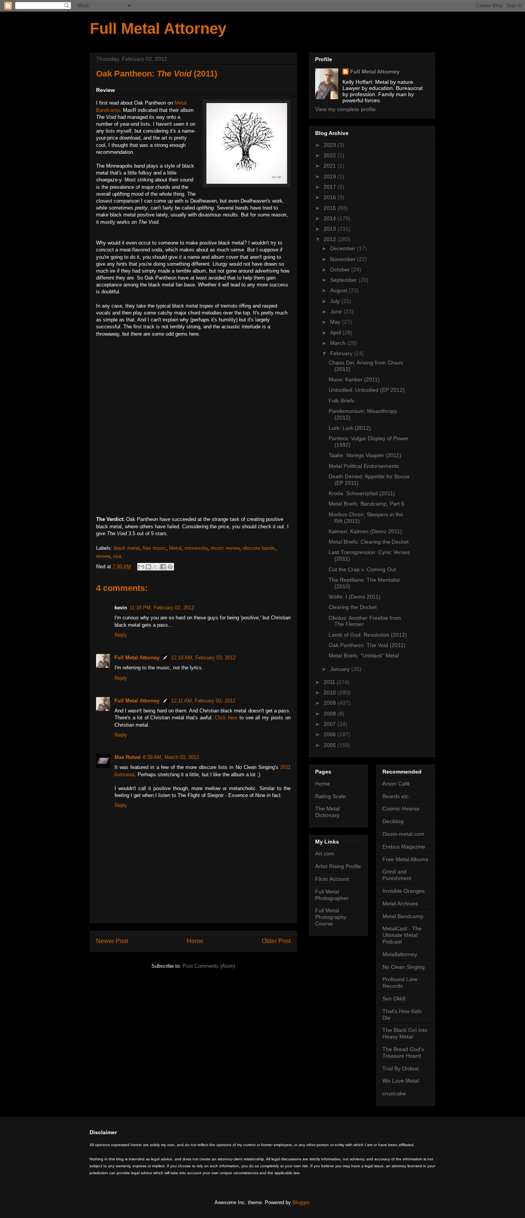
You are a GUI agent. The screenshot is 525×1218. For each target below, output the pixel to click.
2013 (330, 229)
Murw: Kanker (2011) (354, 379)
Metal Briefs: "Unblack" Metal (364, 655)
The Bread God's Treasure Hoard (403, 1052)
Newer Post (112, 941)
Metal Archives (400, 903)
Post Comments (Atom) (209, 966)
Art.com (324, 853)
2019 (330, 176)
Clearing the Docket (353, 607)
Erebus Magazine (403, 847)
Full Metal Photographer (332, 895)
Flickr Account (332, 879)
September (344, 280)
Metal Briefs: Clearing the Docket (369, 542)
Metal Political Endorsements (364, 466)
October (340, 269)
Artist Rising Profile (338, 866)
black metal (127, 548)
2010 (330, 692)
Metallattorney (399, 954)
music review (225, 548)
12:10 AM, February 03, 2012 (203, 658)
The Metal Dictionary (327, 811)
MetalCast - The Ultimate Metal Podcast (402, 935)
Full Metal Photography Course (330, 917)
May (336, 322)
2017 (330, 187)
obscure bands (259, 548)
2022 (330, 155)
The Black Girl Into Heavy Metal (404, 1033)
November (343, 259)
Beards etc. (396, 796)
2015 (330, 208)
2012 (330, 239)
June (337, 311)
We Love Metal (400, 1081)
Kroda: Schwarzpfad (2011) (362, 493)
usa (117, 556)
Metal (175, 548)
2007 (330, 724)
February (342, 353)
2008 (330, 713)
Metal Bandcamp (403, 916)
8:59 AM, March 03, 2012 (171, 757)
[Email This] (141, 567)
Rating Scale (330, 796)
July (335, 301)
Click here (226, 717)
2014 (330, 218)
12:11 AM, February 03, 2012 (203, 701)
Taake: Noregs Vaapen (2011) (365, 455)
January (340, 669)
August (339, 290)
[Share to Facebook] (163, 567)
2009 (330, 703)
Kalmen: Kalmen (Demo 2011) (365, 531)
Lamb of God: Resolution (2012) (368, 635)
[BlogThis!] (148, 567)
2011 (330, 682)
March (338, 343)
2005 (330, 745)
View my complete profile (345, 109)
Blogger (300, 1202)
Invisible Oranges (403, 891)
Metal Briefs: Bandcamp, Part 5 (366, 504)
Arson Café (396, 783)
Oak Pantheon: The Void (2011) (367, 645)
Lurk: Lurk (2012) (350, 428)
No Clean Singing (403, 967)
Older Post (276, 941)
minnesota (196, 548)
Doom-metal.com (403, 834)
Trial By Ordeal (400, 1068)
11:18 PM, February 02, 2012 (162, 608)
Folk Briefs (341, 401)
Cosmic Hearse (401, 808)
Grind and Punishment (396, 875)
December (343, 248)
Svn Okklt (393, 998)
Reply (121, 635)
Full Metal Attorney (158, 28)
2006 (330, 734)
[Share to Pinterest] (170, 567)
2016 (330, 197)
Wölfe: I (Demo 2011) (354, 597)
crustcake (394, 1093)
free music (154, 548)
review (103, 556)
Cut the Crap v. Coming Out (362, 569)
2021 (330, 166)
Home (195, 941)
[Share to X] (155, 567)
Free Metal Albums (405, 859)
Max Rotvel (128, 757)
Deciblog (393, 821)
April (336, 332)
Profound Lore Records (399, 982)
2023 (330, 145)
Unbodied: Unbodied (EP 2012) (367, 390)
